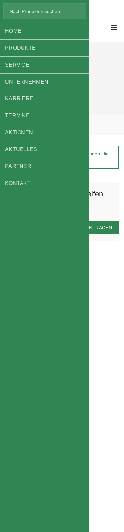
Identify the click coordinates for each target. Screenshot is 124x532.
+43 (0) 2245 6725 (97, 3)
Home (13, 31)
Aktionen (19, 132)
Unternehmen (26, 82)
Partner (18, 166)
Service (17, 65)
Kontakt (18, 183)
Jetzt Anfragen (91, 227)
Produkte (20, 48)
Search (77, 11)
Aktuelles (21, 149)
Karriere (19, 98)
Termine (17, 115)
